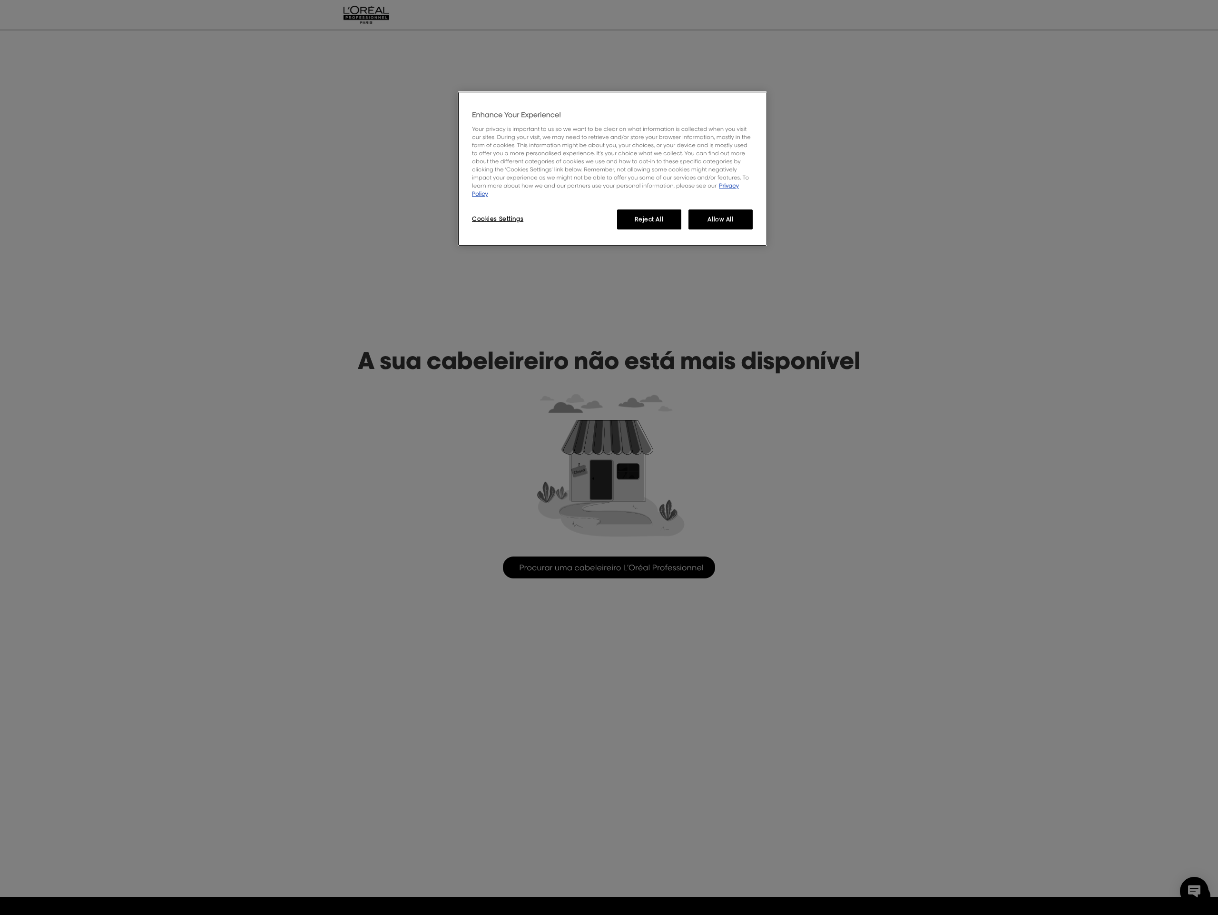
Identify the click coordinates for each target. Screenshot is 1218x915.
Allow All (720, 219)
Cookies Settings (497, 218)
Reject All (649, 219)
